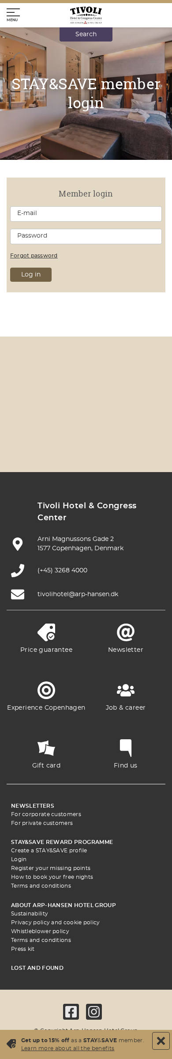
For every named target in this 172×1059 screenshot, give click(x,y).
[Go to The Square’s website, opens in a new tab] (23, 420)
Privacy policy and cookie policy (55, 922)
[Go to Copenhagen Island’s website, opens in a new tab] (106, 420)
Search (86, 34)
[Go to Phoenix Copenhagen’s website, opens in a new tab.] (23, 394)
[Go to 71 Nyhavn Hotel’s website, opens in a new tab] (65, 394)
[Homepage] (86, 15)
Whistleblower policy (40, 931)
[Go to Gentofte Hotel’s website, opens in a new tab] (148, 420)
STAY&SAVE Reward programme (62, 842)
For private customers (42, 823)
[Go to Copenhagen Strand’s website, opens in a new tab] (106, 394)
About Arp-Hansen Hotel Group (63, 905)
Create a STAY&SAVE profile (49, 850)
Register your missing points (50, 868)
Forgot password (34, 255)
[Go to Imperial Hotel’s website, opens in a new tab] (148, 394)
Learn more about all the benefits (68, 1048)
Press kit (23, 949)
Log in (31, 275)
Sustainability (29, 913)
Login (19, 859)
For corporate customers (46, 814)
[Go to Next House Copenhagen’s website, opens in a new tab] (127, 446)
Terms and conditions (41, 886)
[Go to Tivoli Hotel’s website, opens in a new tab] (65, 420)
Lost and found (37, 968)
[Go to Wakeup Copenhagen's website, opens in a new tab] (44, 446)
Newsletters (32, 806)
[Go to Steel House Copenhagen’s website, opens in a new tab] (86, 446)
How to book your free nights (52, 877)
